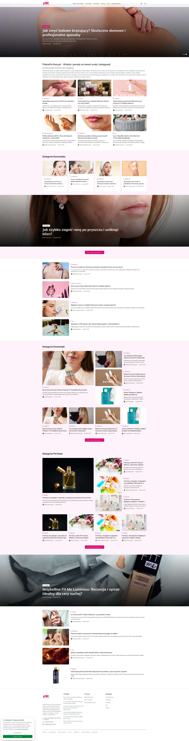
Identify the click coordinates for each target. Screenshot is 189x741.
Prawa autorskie (52, 732)
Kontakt (70, 732)
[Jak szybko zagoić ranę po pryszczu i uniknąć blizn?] (94, 221)
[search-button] (141, 3)
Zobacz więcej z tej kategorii (94, 252)
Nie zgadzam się (18, 733)
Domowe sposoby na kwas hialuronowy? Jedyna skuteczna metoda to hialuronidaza (73, 707)
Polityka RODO (76, 732)
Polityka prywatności (62, 732)
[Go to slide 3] (186, 54)
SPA (108, 3)
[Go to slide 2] (184, 54)
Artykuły (66, 694)
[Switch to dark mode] (145, 3)
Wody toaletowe (115, 3)
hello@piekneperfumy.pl (50, 724)
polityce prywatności (23, 729)
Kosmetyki (96, 3)
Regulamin (44, 732)
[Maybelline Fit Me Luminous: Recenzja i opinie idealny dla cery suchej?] (94, 580)
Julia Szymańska (88, 700)
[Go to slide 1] (183, 54)
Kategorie (109, 694)
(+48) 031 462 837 (48, 722)
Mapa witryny (95, 732)
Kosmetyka (88, 3)
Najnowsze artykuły (78, 3)
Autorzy (87, 694)
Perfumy (103, 3)
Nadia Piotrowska (46, 43)
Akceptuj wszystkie (17, 736)
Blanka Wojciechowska (90, 702)
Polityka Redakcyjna (86, 732)
